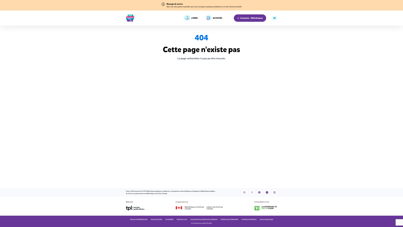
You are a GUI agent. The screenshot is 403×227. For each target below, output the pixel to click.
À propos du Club (156, 219)
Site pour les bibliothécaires (139, 219)
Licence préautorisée (266, 219)
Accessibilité (169, 219)
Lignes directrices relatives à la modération (204, 219)
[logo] (130, 18)
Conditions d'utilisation (249, 219)
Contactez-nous (182, 219)
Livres (194, 18)
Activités (217, 18)
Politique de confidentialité (229, 219)
